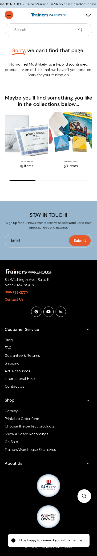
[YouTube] (48, 312)
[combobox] (49, 30)
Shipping (12, 363)
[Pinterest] (36, 312)
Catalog (12, 411)
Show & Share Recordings (26, 434)
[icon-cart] (87, 15)
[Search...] (80, 29)
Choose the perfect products (29, 426)
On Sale (11, 442)
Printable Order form (22, 419)
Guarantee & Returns (22, 355)
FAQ (8, 348)
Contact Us (14, 386)
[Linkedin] (61, 312)
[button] (84, 496)
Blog (9, 340)
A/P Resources (17, 371)
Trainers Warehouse (55, 547)
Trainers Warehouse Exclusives (30, 450)
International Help (20, 379)
